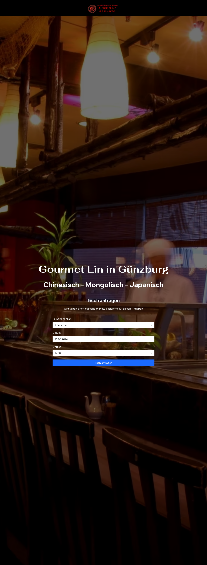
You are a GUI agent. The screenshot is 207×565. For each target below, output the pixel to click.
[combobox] (103, 325)
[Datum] (151, 339)
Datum (57, 332)
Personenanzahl (62, 318)
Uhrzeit (57, 346)
